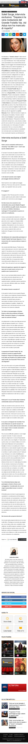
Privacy (4, 736)
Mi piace (23, 596)
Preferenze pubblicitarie (19, 736)
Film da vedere (12, 727)
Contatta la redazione (18, 734)
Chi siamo (5, 734)
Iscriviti (23, 606)
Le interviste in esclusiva (12, 11)
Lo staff (10, 734)
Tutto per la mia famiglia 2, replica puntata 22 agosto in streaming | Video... (17, 705)
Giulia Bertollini (6, 31)
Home (3, 9)
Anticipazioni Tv (12, 717)
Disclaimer (10, 736)
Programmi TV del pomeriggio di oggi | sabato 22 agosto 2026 (17, 713)
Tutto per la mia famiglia (14, 708)
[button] (26, 5)
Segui (24, 600)
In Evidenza (8, 9)
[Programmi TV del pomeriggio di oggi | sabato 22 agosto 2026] (5, 714)
